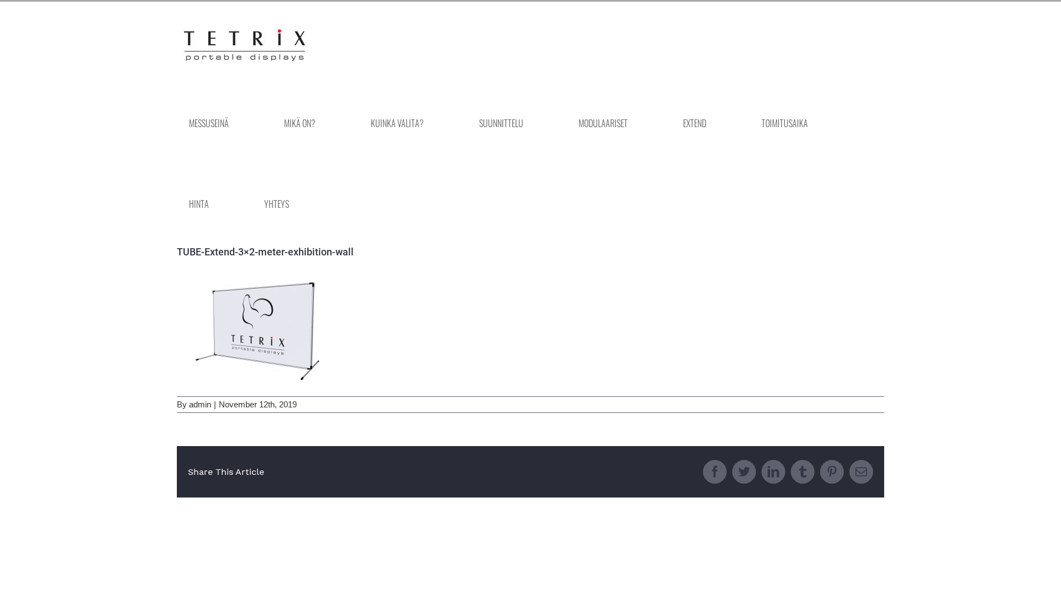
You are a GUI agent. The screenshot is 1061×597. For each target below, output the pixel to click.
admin (200, 404)
